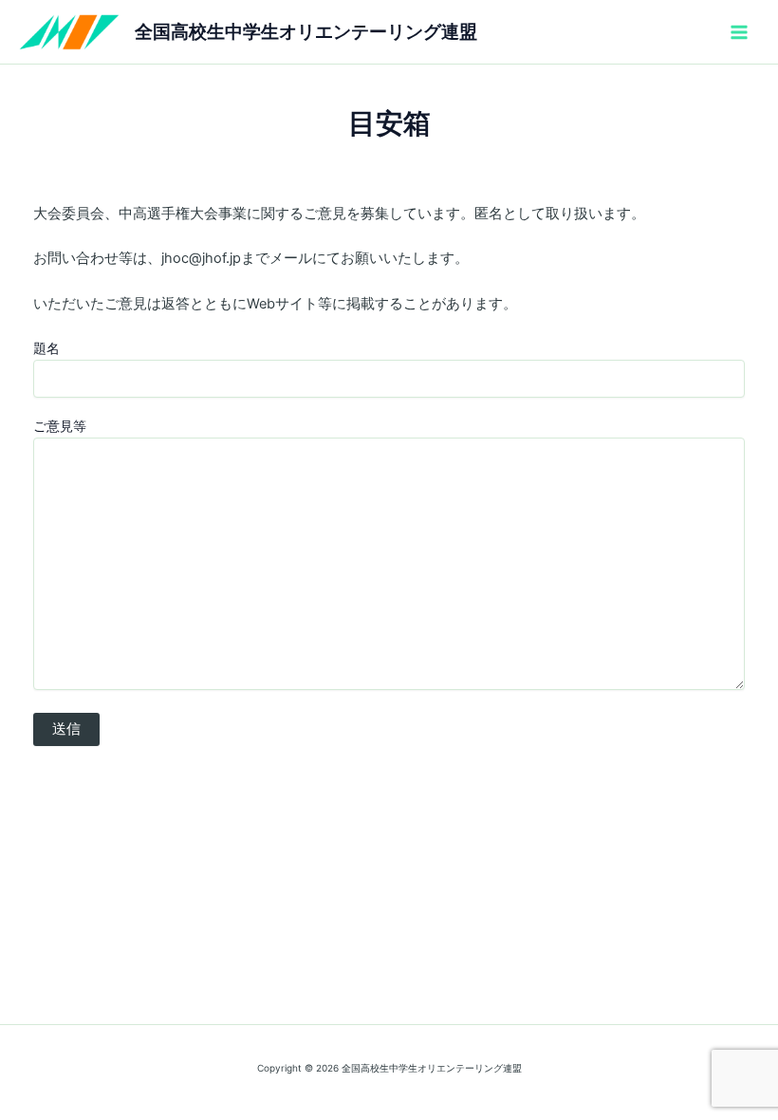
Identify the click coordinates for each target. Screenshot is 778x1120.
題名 (46, 348)
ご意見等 (59, 426)
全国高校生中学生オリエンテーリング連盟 (306, 31)
